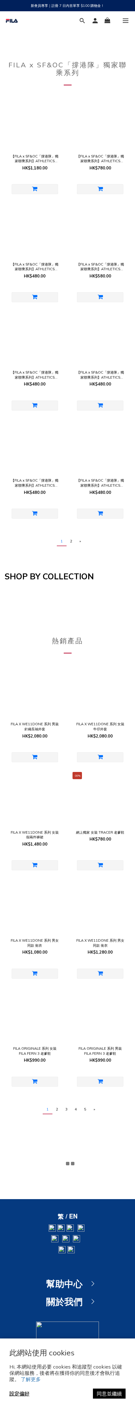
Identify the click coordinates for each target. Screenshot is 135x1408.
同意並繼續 (109, 1393)
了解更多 (31, 1379)
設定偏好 (19, 1393)
